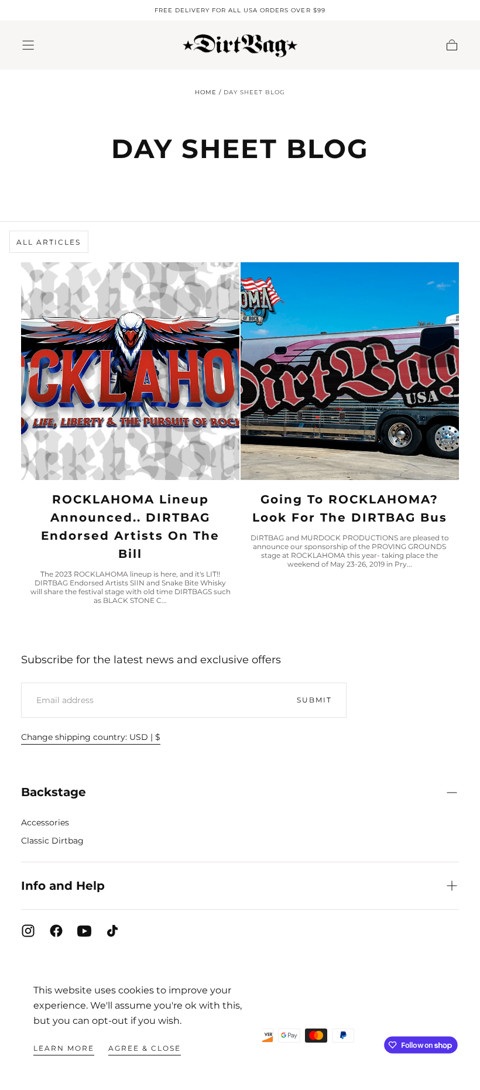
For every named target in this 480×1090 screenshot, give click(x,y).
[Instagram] (28, 931)
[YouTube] (84, 931)
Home (206, 92)
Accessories (45, 822)
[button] (28, 45)
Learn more (63, 1048)
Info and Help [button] (63, 885)
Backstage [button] (53, 791)
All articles (48, 242)
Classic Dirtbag (52, 840)
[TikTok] (112, 931)
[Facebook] (56, 931)
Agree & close (144, 1048)
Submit (314, 699)
